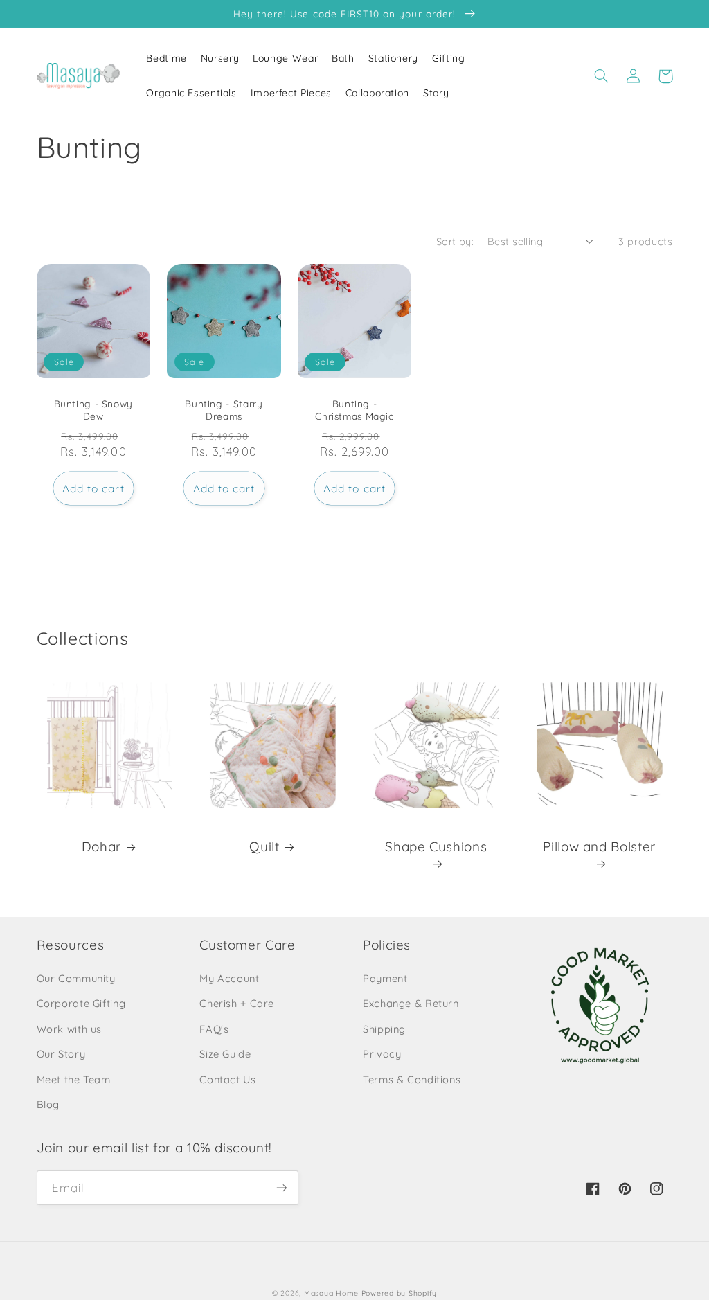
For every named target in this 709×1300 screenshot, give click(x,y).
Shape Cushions (436, 846)
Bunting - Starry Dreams (223, 410)
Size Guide (225, 1053)
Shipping (384, 1028)
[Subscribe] (281, 1187)
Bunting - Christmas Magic (354, 410)
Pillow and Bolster (599, 846)
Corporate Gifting (81, 1003)
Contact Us (227, 1079)
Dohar (101, 846)
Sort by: (454, 241)
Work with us (69, 1028)
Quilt (264, 846)
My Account (229, 978)
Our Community (76, 978)
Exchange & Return (411, 1003)
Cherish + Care (236, 1003)
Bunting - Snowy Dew (93, 410)
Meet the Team (74, 1079)
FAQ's (213, 1028)
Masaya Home (331, 1293)
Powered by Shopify (399, 1293)
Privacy (382, 1053)
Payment (385, 978)
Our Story (61, 1053)
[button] (602, 76)
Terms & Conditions (411, 1079)
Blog (48, 1104)
